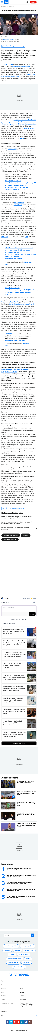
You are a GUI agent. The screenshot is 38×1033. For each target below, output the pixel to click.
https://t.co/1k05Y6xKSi (13, 256)
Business (3, 988)
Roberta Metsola (13, 962)
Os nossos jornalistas (7, 1003)
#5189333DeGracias (11, 334)
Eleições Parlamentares (11, 535)
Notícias (6, 6)
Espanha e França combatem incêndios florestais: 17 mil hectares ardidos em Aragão (16, 522)
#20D (7, 248)
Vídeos (3, 999)
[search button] (32, 935)
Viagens (3, 995)
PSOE (22, 138)
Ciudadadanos (19, 203)
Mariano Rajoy (12, 149)
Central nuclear (19, 967)
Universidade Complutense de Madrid (21, 304)
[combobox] (19, 935)
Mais (2, 1016)
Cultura (22, 995)
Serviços (4, 1011)
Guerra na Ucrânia (27, 946)
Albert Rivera (18, 205)
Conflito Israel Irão (11, 946)
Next (2, 992)
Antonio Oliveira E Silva (8, 39)
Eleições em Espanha (10, 539)
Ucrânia (17, 950)
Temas (3, 981)
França (12, 954)
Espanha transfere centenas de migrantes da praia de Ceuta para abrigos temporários (16, 517)
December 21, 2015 (19, 189)
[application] (19, 24)
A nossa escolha (9, 777)
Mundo (12, 6)
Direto (33, 2)
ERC (26, 237)
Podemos (4, 302)
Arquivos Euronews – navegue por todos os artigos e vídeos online (26, 1004)
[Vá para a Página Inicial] (6, 2)
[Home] (1, 6)
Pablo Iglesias (14, 302)
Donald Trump (29, 950)
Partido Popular (8, 64)
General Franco (29, 128)
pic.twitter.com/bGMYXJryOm (15, 340)
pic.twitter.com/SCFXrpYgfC (14, 258)
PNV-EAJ (4, 237)
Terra (21, 988)
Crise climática (23, 954)
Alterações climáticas (14, 958)
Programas (23, 999)
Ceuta (28, 958)
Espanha (25, 535)
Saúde (22, 992)
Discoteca (27, 962)
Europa (3, 985)
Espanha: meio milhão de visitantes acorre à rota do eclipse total (16, 528)
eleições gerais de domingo (21, 66)
